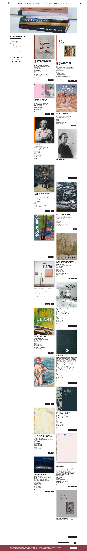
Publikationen (56, 3)
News (46, 3)
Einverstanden (73, 547)
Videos (62, 3)
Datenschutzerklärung (47, 548)
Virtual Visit (20, 3)
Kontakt (67, 3)
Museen (50, 3)
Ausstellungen (28, 3)
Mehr (75, 80)
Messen (42, 3)
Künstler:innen (36, 3)
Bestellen (51, 79)
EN (80, 3)
